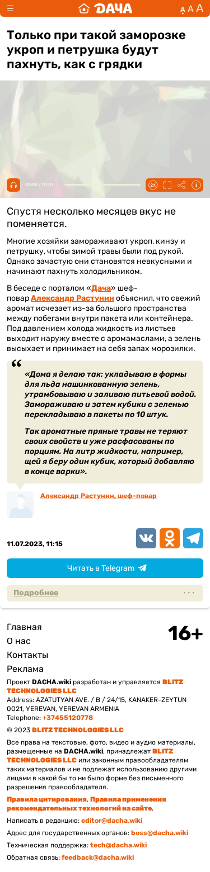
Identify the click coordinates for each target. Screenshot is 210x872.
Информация (196, 185)
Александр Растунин (72, 298)
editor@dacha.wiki (111, 820)
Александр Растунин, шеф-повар (98, 496)
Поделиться (181, 185)
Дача (101, 288)
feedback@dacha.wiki (98, 857)
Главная (24, 627)
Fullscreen (167, 185)
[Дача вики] (105, 8)
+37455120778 (68, 718)
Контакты (27, 655)
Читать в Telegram (100, 568)
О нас (19, 641)
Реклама (25, 669)
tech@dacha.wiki (118, 845)
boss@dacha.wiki (159, 833)
